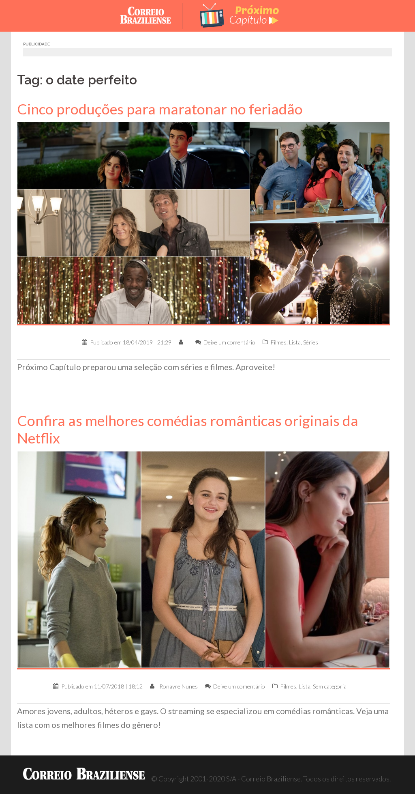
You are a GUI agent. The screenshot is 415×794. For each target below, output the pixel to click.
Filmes (279, 342)
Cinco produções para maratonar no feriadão (160, 109)
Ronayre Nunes (178, 686)
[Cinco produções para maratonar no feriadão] (203, 222)
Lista (295, 342)
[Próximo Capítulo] (240, 15)
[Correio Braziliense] (152, 15)
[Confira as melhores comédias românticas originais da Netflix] (203, 559)
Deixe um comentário (229, 342)
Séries (310, 342)
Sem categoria (330, 686)
